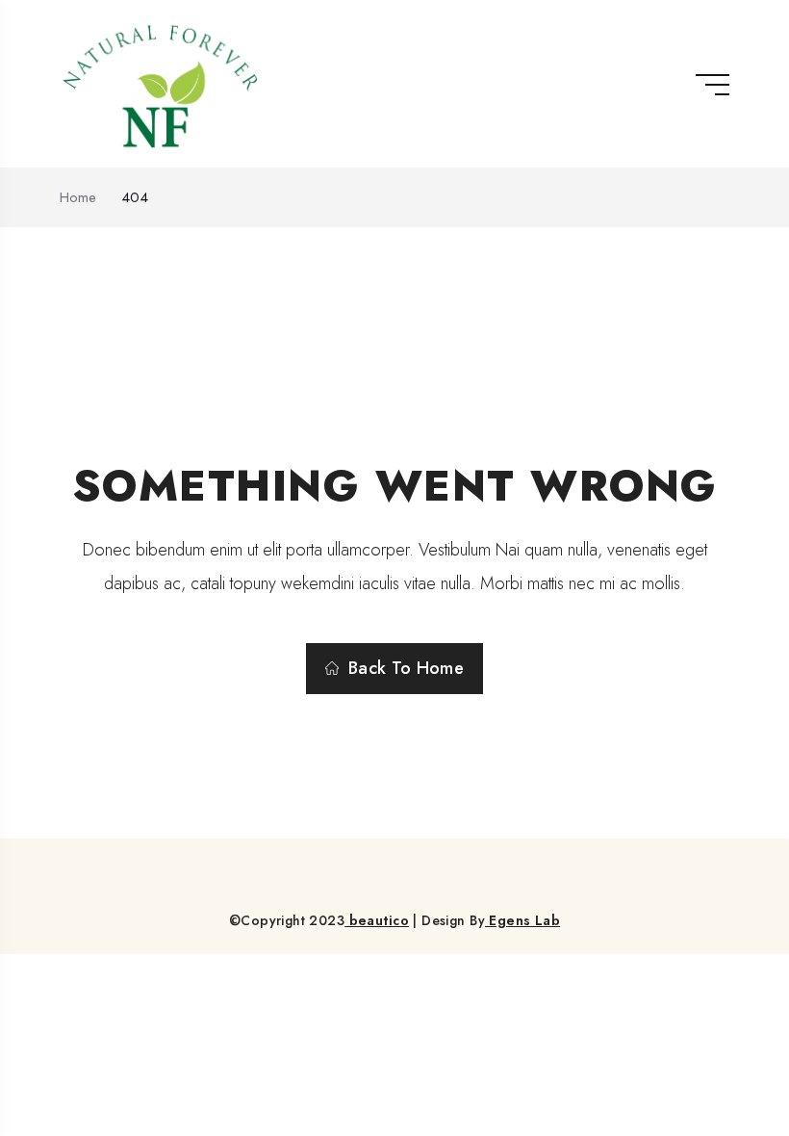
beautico (376, 920)
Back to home (406, 668)
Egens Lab (522, 920)
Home (78, 197)
